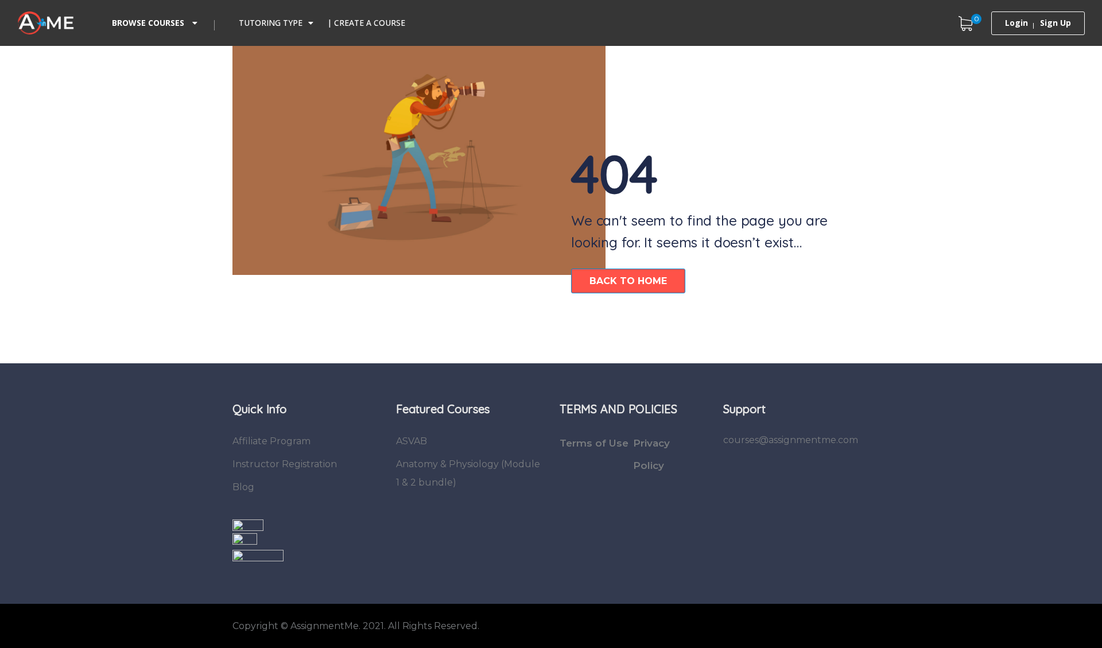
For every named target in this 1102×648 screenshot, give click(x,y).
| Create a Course (366, 22)
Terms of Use (594, 443)
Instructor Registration (284, 464)
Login (1016, 23)
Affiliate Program (271, 441)
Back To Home (628, 281)
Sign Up (1055, 23)
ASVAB (411, 441)
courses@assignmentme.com (790, 439)
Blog (243, 487)
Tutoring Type (270, 22)
